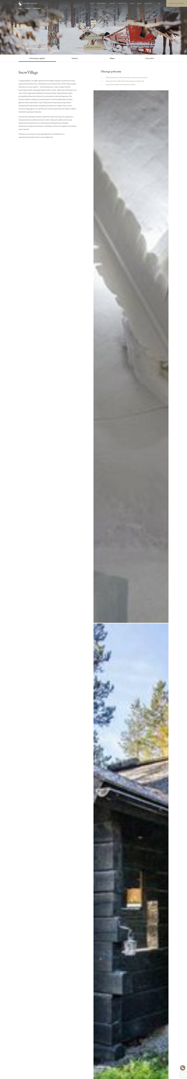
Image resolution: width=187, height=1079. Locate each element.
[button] (183, 1068)
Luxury (112, 3)
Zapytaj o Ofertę (176, 3)
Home (20, 8)
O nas (132, 3)
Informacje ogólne (37, 58)
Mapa (112, 58)
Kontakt (148, 3)
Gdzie (91, 3)
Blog (139, 3)
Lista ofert (149, 58)
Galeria (75, 58)
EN (159, 3)
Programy (101, 3)
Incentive (122, 3)
